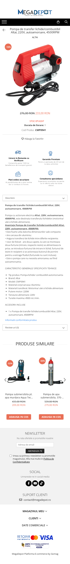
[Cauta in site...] (66, 22)
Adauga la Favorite (33, 138)
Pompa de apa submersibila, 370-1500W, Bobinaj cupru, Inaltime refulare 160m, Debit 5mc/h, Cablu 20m (51, 396)
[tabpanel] (35, 75)
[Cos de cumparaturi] (58, 22)
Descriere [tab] (10, 197)
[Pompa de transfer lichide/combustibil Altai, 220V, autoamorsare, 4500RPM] (35, 75)
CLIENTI (34, 518)
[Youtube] (35, 483)
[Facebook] (29, 483)
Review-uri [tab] (12, 327)
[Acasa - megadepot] (35, 12)
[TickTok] (42, 483)
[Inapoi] (2, 30)
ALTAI (35, 37)
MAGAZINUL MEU (34, 511)
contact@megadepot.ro (37, 499)
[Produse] (5, 22)
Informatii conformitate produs (21, 320)
